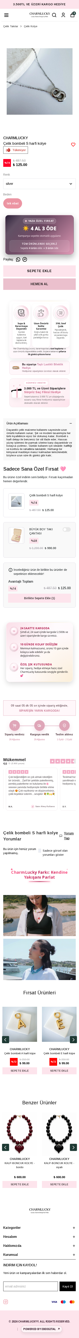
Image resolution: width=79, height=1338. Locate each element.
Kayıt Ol (68, 1286)
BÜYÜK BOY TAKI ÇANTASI (41, 531)
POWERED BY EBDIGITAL (41, 1329)
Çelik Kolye (30, 26)
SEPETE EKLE (39, 271)
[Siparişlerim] (63, 15)
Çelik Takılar (10, 26)
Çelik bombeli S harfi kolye (46, 495)
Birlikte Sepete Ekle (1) (39, 598)
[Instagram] (5, 1301)
